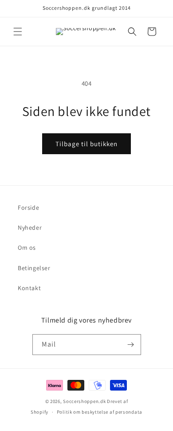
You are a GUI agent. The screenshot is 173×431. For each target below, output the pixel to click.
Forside (28, 208)
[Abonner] (131, 344)
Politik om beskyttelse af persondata (99, 412)
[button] (18, 31)
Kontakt (29, 288)
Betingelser (34, 268)
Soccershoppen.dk (84, 401)
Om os (27, 247)
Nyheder (30, 227)
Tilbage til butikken (86, 144)
